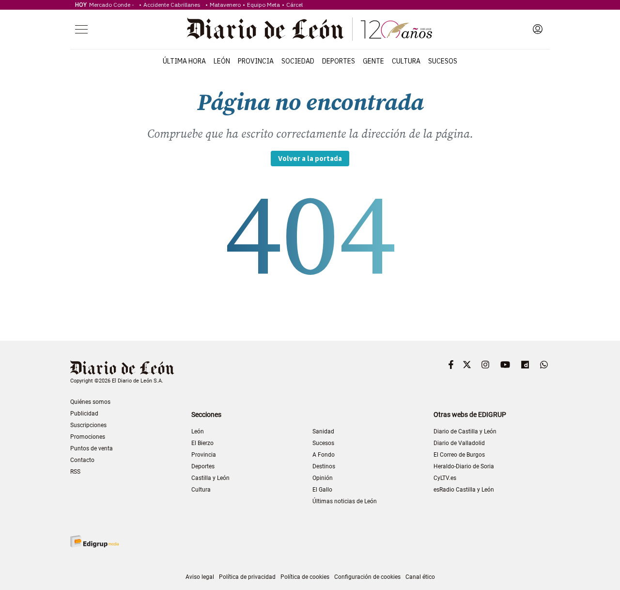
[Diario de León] (309, 29)
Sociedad (297, 61)
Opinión (322, 478)
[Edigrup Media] (94, 541)
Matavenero (225, 4)
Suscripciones (88, 425)
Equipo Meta (263, 4)
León (222, 61)
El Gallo (322, 489)
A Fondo (323, 454)
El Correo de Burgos (459, 454)
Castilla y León (210, 478)
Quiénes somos (90, 402)
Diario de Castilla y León (465, 431)
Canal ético (420, 577)
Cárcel (294, 4)
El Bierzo (202, 443)
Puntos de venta (91, 448)
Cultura (406, 61)
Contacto (82, 460)
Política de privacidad (247, 577)
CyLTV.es (445, 478)
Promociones (87, 436)
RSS (75, 471)
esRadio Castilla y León (464, 489)
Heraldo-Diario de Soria (464, 466)
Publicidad (84, 413)
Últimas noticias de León (344, 501)
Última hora (184, 61)
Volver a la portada (310, 158)
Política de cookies (304, 577)
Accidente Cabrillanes (173, 4)
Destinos (323, 466)
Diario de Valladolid (459, 443)
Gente (373, 61)
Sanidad (323, 431)
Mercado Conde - (113, 4)
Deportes (338, 61)
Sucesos (442, 61)
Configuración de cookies (367, 577)
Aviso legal (200, 577)
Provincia (256, 61)
